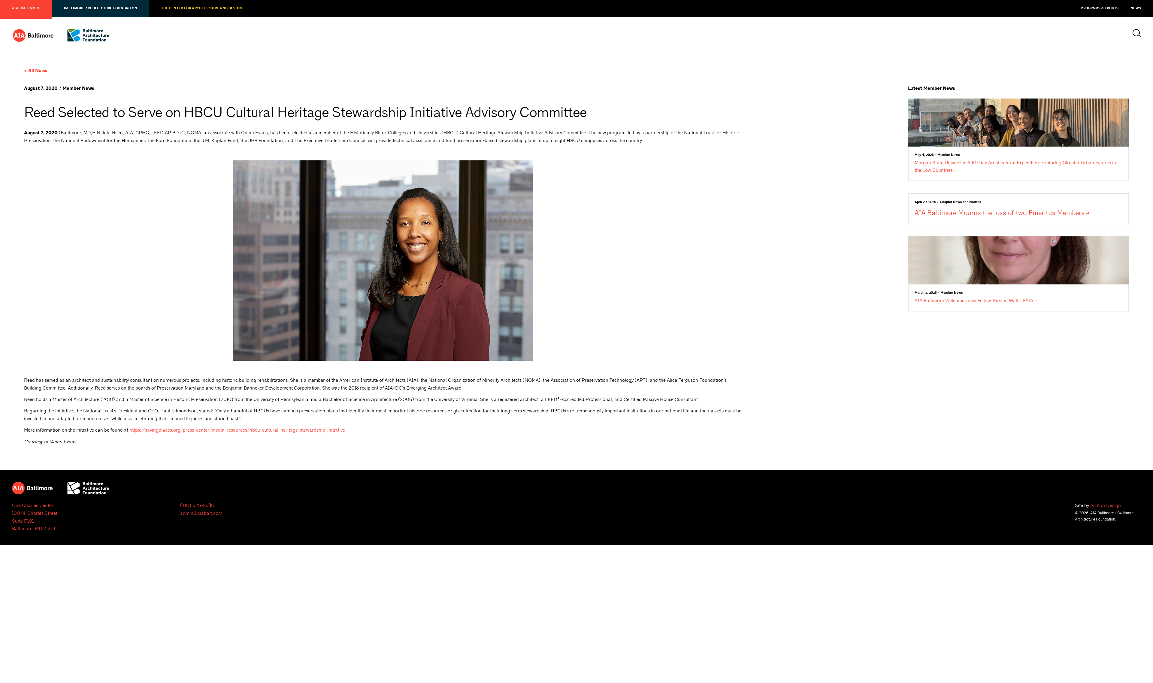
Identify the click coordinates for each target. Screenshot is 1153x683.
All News (37, 71)
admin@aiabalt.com (201, 513)
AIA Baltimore (26, 8)
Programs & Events (1099, 8)
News (1135, 8)
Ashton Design (1105, 505)
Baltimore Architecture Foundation (100, 8)
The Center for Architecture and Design (201, 8)
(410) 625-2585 (197, 505)
